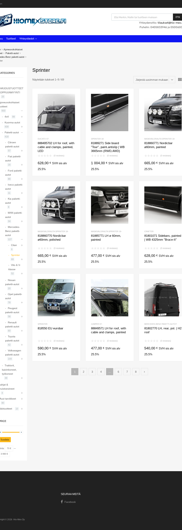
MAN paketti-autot (13, 214)
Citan (14, 245)
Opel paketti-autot (13, 296)
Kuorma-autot (12, 122)
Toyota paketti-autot (12, 338)
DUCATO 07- (43, 139)
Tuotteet (11, 38)
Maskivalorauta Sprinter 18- (159, 139)
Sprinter (42, 324)
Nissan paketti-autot (12, 282)
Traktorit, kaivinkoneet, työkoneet (9, 369)
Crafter (149, 231)
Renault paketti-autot (12, 324)
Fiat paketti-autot (13, 158)
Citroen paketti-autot (12, 144)
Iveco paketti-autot (14, 186)
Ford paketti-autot (13, 172)
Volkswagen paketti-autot (13, 352)
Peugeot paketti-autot (12, 310)
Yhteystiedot (26, 38)
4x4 (7, 116)
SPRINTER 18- (97, 139)
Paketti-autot (12, 53)
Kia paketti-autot (12, 200)
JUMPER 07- (96, 324)
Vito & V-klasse (14, 267)
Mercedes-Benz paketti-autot (160, 324)
